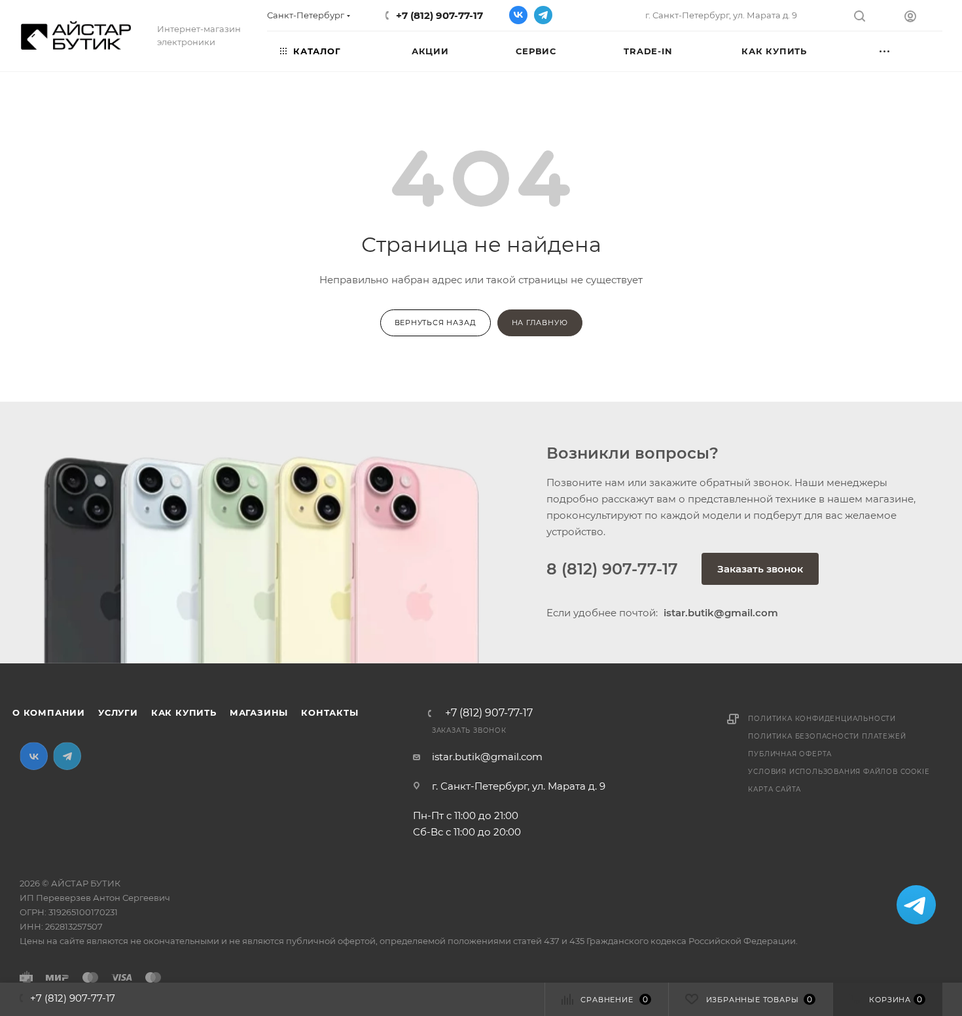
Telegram (543, 15)
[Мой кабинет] (923, 18)
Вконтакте (518, 15)
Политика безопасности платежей (827, 736)
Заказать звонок (760, 569)
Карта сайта (774, 789)
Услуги (118, 712)
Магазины (259, 712)
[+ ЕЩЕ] (903, 50)
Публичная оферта (790, 754)
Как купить (184, 712)
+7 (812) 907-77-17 (439, 15)
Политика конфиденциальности (822, 718)
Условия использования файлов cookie (838, 771)
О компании (48, 712)
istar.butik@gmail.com (487, 756)
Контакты (329, 712)
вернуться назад (435, 322)
